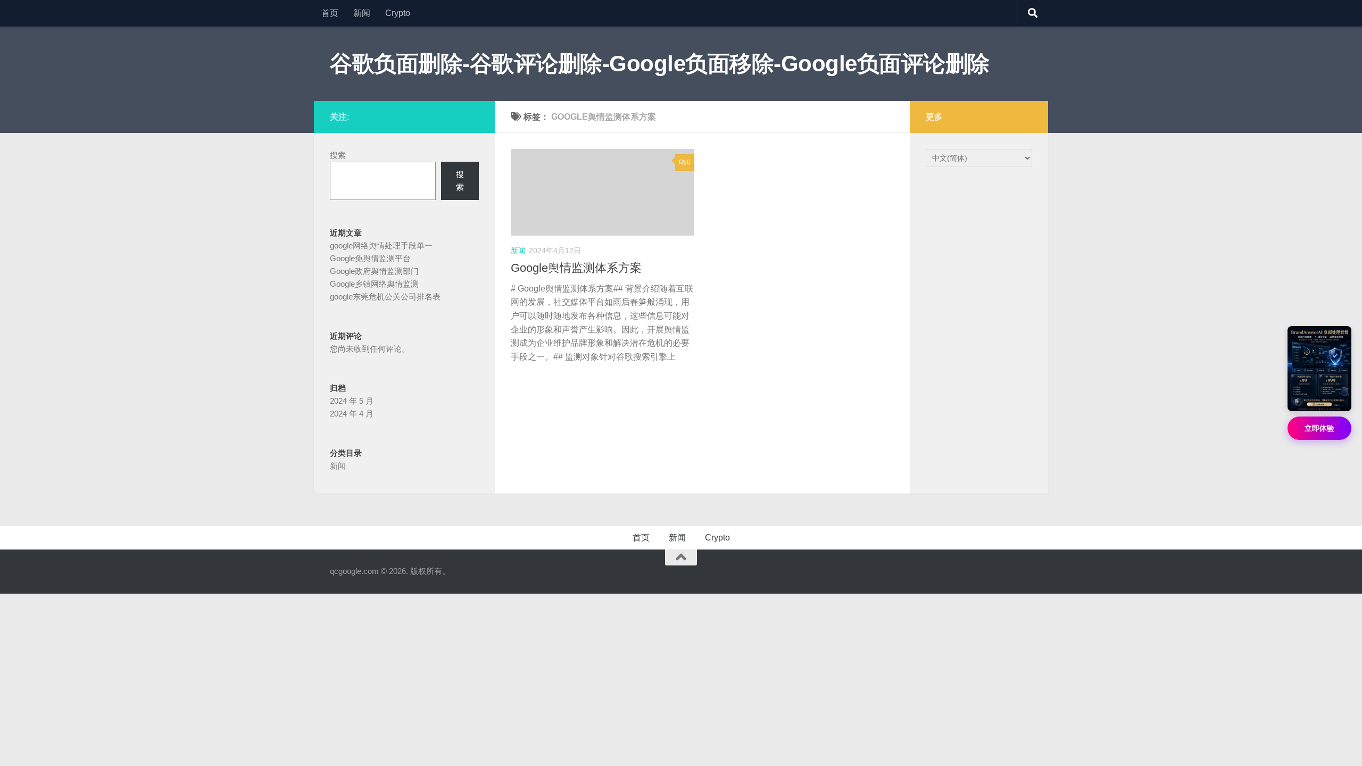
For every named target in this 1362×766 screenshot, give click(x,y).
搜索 (338, 155)
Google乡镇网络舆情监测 (374, 283)
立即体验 (1319, 428)
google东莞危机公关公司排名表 (385, 296)
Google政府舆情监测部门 (374, 271)
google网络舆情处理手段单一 (381, 245)
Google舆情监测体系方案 (576, 267)
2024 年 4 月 (351, 413)
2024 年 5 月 (351, 400)
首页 (329, 13)
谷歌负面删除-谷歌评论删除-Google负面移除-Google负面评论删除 (660, 63)
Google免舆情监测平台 (370, 258)
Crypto (397, 13)
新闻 (361, 13)
